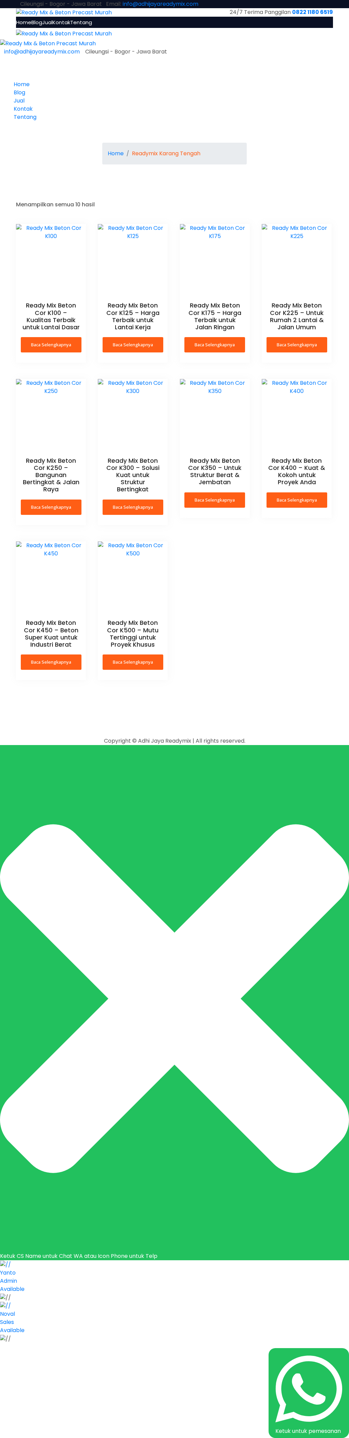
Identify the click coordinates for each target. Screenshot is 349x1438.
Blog (36, 22)
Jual (47, 22)
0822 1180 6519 (312, 12)
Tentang (81, 22)
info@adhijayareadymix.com (160, 4)
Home (23, 22)
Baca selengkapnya (51, 345)
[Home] (48, 43)
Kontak (61, 22)
